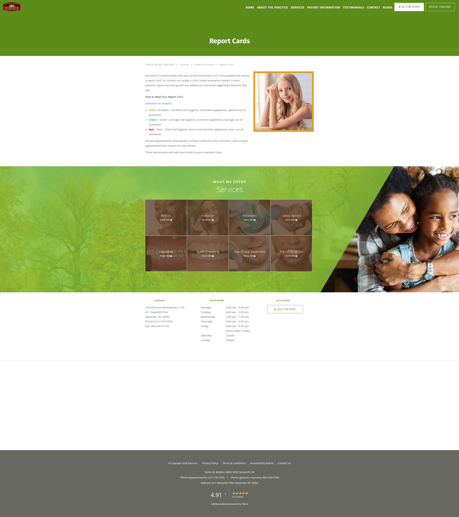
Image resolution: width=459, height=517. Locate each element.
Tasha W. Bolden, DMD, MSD (160, 64)
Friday (228, 326)
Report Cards (227, 64)
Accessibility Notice (261, 463)
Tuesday (225, 312)
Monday (225, 307)
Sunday (217, 340)
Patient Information (204, 64)
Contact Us (284, 463)
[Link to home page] (11, 7)
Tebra (245, 504)
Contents (185, 64)
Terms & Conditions (234, 463)
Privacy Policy (210, 463)
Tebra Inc (192, 463)
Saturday (217, 335)
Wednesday (225, 316)
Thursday (225, 321)
